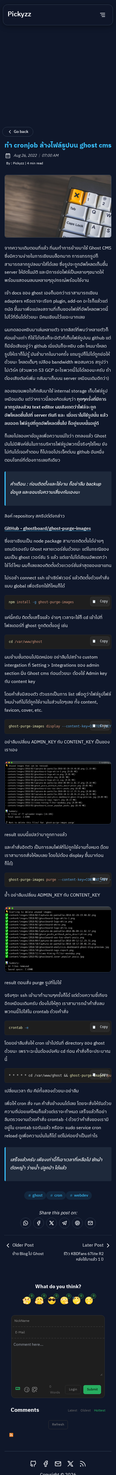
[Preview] (34, 1389)
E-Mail (20, 1332)
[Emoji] (26, 1389)
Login (73, 1389)
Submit (92, 1389)
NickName (22, 1321)
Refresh (58, 1424)
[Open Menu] (102, 15)
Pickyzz (19, 14)
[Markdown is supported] (18, 1389)
